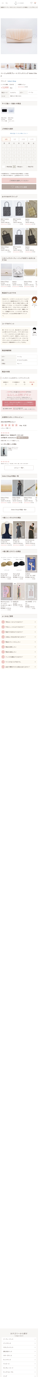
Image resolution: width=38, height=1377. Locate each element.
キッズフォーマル (8, 1372)
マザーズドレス (7, 1355)
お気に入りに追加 (21, 187)
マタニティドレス (8, 1347)
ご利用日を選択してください (18, 181)
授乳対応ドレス (7, 1351)
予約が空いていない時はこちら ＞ (19, 133)
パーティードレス (8, 1339)
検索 (6, 3)
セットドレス (7, 1359)
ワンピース (6, 1364)
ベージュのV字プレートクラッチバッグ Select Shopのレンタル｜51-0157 (19, 3)
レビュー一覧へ (19, 468)
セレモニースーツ (8, 1368)
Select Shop (12, 81)
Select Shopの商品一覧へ (19, 510)
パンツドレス (7, 1343)
